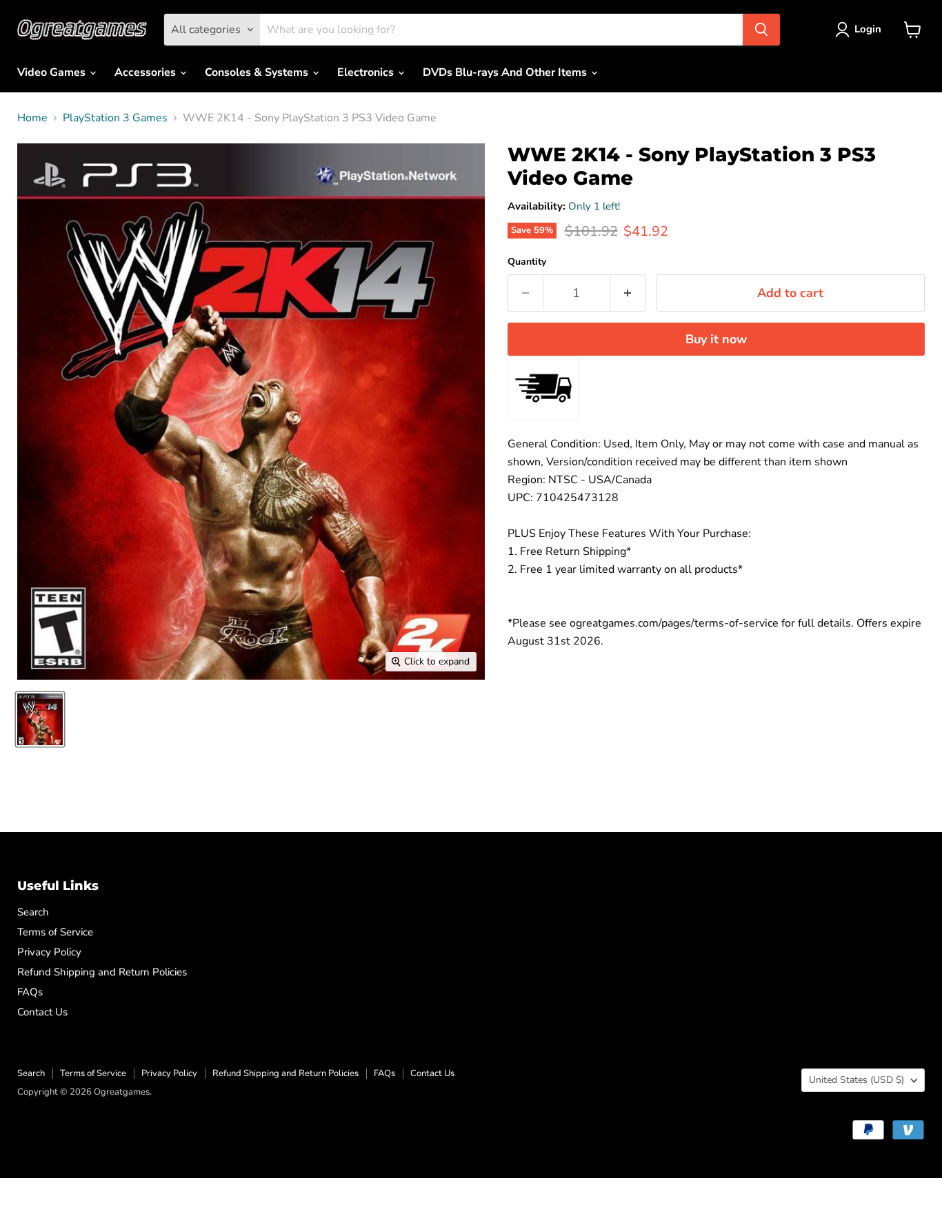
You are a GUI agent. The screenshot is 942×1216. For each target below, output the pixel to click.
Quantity (527, 261)
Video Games (52, 72)
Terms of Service (55, 932)
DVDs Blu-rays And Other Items (506, 72)
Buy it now (716, 339)
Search (33, 912)
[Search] (761, 29)
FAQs (30, 992)
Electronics (367, 72)
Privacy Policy (49, 952)
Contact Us (42, 1012)
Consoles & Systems (258, 72)
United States (856, 1079)
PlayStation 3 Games (115, 118)
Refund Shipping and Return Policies (102, 972)
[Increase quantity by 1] (627, 293)
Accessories (146, 72)
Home (32, 118)
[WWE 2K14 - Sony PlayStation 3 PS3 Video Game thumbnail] (40, 719)
